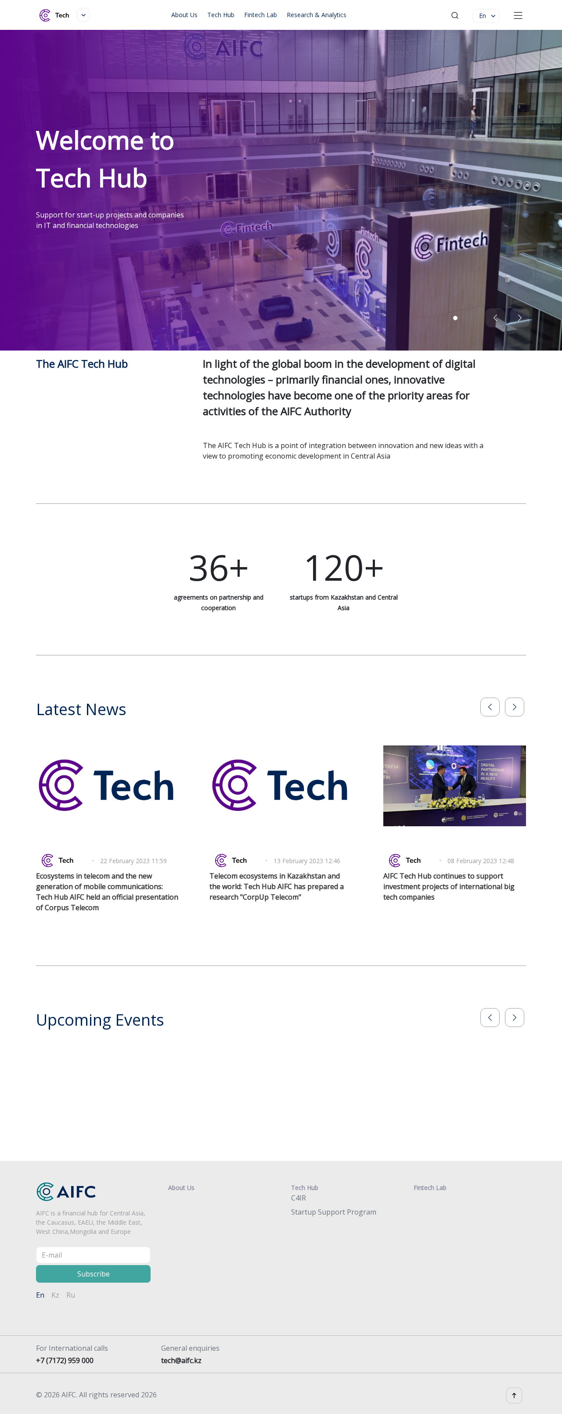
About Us (184, 15)
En (40, 1295)
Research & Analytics (316, 15)
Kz (55, 1295)
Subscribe (93, 1274)
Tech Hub (220, 15)
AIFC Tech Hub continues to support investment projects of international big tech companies (449, 886)
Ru (70, 1295)
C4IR (298, 1198)
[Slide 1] (455, 318)
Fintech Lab (260, 15)
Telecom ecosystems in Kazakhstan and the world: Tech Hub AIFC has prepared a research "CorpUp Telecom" (276, 886)
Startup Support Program (333, 1212)
